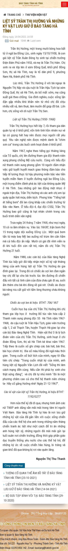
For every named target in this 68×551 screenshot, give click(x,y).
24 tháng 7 (29, 222)
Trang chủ (14, 14)
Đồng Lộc (40, 232)
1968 (45, 222)
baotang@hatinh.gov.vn (47, 547)
